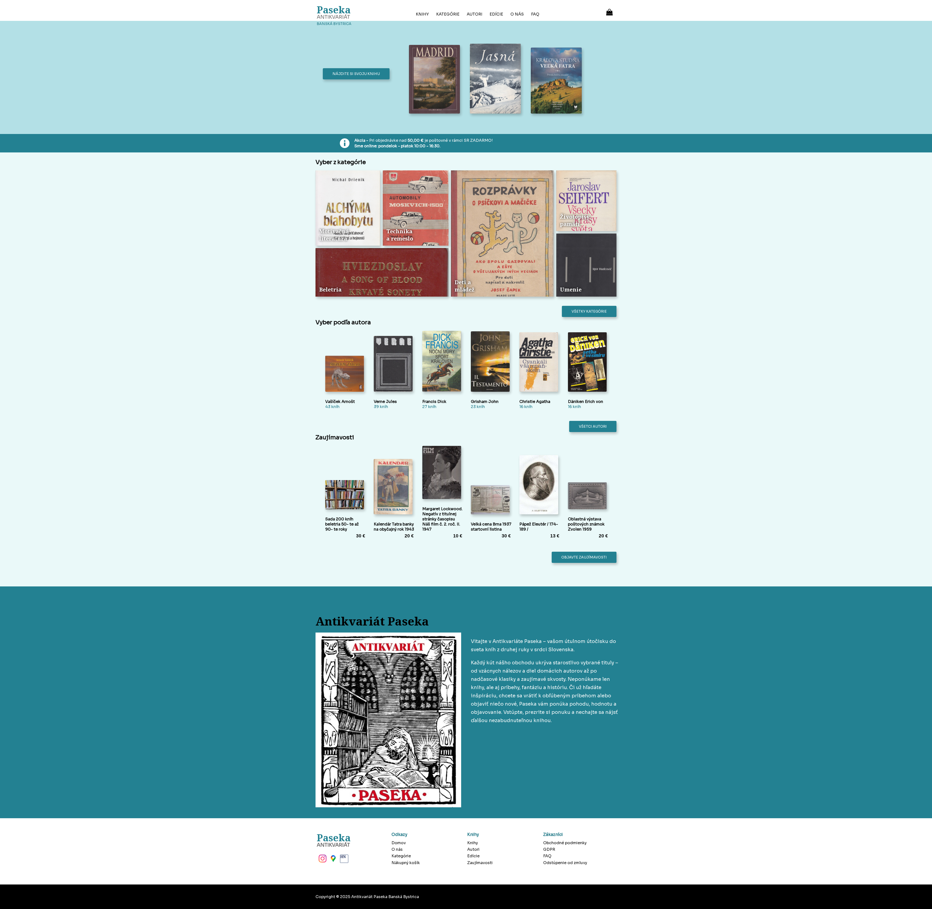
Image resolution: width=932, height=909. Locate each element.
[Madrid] (436, 80)
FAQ (535, 14)
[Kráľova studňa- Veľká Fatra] (557, 81)
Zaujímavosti (480, 862)
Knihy (422, 14)
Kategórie (447, 14)
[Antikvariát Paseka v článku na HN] (343, 860)
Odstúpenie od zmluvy (565, 862)
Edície (496, 14)
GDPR (549, 849)
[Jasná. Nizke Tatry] (497, 79)
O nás (517, 14)
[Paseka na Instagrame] (322, 860)
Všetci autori (593, 426)
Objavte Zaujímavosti (584, 557)
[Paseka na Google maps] (332, 860)
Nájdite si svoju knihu (356, 74)
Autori (474, 14)
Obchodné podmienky (565, 842)
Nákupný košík (405, 862)
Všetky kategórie (589, 311)
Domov (398, 842)
